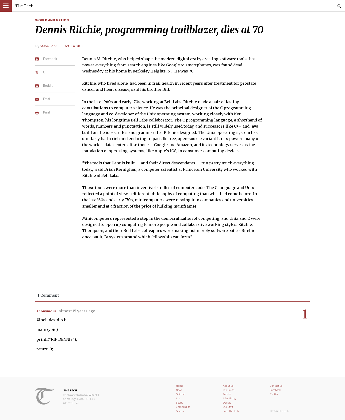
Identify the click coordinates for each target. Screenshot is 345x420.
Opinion (180, 394)
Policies (227, 394)
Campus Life (183, 407)
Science (180, 411)
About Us (228, 385)
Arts (178, 398)
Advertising (229, 398)
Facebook (275, 390)
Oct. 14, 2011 (74, 46)
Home (179, 385)
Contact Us (276, 385)
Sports (179, 402)
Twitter (274, 394)
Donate (227, 402)
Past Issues (228, 390)
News (179, 390)
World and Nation (52, 20)
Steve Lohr (48, 46)
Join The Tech (231, 411)
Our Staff (228, 407)
